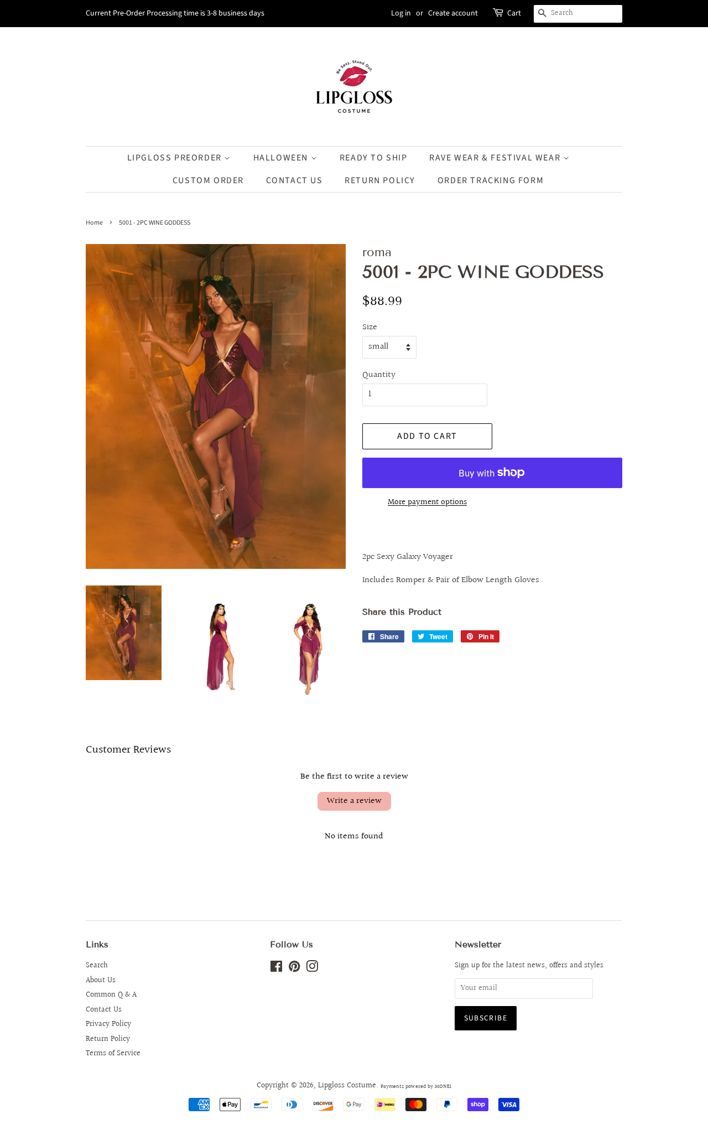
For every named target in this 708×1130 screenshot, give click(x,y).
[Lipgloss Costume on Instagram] (312, 969)
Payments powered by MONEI (416, 1086)
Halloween (282, 158)
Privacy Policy (108, 1024)
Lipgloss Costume (347, 1086)
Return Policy (108, 1039)
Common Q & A (111, 995)
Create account (453, 13)
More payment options (427, 502)
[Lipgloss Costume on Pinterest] (294, 969)
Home (94, 222)
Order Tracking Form (491, 180)
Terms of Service (113, 1054)
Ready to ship (374, 158)
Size (369, 327)
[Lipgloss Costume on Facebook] (276, 969)
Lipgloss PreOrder (176, 158)
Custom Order (208, 180)
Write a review (354, 801)
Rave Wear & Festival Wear (496, 158)
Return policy (380, 180)
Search (97, 966)
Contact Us (294, 180)
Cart (514, 13)
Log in (401, 13)
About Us (101, 981)
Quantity (378, 375)
